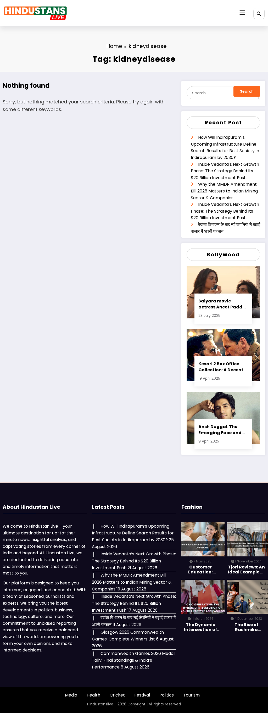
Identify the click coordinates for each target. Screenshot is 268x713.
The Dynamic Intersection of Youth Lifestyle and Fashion (200, 627)
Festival (142, 695)
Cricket (117, 695)
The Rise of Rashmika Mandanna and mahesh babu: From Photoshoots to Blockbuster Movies (246, 627)
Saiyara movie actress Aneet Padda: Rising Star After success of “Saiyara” (222, 304)
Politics (166, 695)
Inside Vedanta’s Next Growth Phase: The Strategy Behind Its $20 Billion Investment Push (225, 171)
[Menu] (242, 13)
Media (71, 695)
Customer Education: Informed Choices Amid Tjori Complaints (200, 569)
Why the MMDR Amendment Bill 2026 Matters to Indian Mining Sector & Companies (224, 191)
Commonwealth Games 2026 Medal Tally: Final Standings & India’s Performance (133, 660)
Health (93, 695)
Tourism (191, 695)
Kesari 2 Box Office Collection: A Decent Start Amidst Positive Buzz (222, 367)
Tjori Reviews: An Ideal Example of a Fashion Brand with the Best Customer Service (246, 569)
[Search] (259, 13)
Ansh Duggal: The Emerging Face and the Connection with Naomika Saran (221, 430)
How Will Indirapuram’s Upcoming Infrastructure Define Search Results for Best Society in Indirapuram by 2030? (133, 533)
